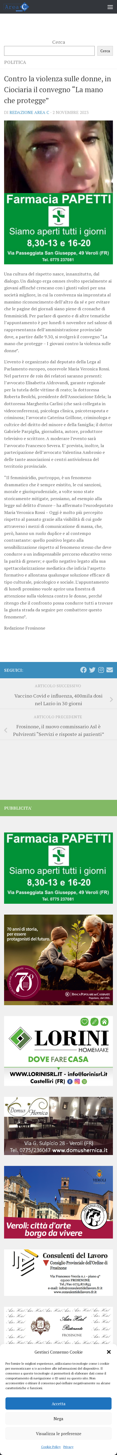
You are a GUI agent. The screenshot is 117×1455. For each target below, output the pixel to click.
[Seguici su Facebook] (83, 670)
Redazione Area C (29, 112)
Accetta (59, 1403)
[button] (109, 1352)
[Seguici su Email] (109, 670)
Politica (15, 62)
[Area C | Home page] (21, 6)
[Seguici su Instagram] (101, 670)
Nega (58, 1418)
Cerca (58, 42)
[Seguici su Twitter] (92, 670)
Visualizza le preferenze (58, 1433)
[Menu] (110, 7)
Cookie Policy (51, 1447)
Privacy (68, 1447)
